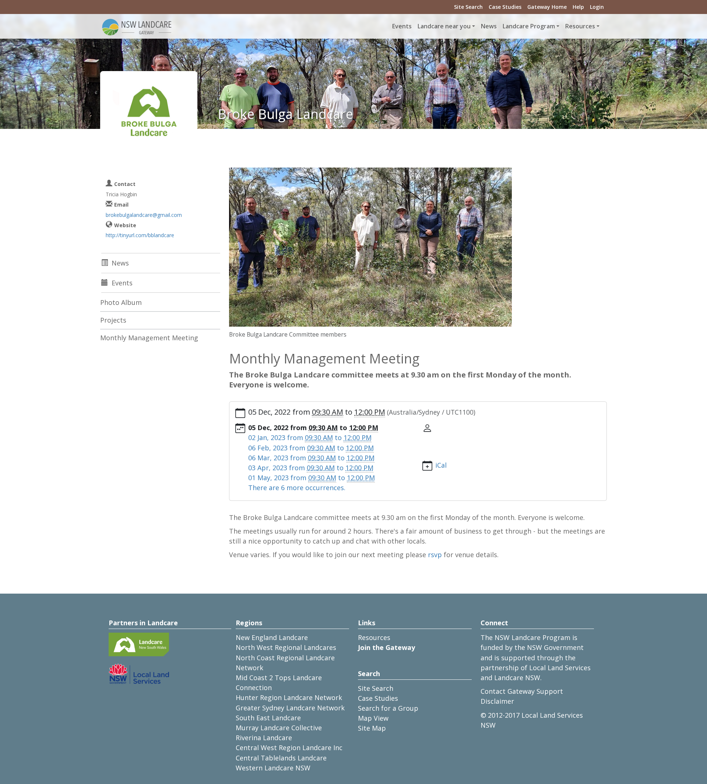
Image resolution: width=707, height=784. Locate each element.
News (489, 26)
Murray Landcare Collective (279, 727)
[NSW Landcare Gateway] (137, 26)
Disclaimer (497, 701)
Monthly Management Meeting (149, 337)
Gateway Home (547, 6)
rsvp (435, 554)
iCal (441, 465)
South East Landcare (268, 717)
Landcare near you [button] (444, 26)
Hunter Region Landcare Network (289, 697)
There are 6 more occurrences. (296, 487)
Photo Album (121, 302)
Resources (374, 637)
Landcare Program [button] (529, 26)
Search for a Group (388, 708)
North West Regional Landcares (286, 647)
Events (402, 26)
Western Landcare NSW (273, 767)
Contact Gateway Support (522, 691)
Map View (373, 718)
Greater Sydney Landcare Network (290, 707)
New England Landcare (272, 637)
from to (310, 437)
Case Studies (505, 6)
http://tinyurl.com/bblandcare (140, 235)
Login (597, 6)
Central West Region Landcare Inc (289, 747)
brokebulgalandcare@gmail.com (144, 214)
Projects (113, 320)
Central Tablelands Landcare (281, 757)
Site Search (468, 6)
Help (578, 6)
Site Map (372, 728)
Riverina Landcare (264, 737)
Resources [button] (580, 26)
